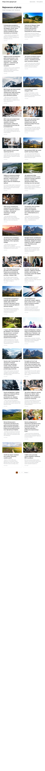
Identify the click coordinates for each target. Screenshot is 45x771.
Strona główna (40, 1)
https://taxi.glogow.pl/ (9, 2)
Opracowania (32, 1)
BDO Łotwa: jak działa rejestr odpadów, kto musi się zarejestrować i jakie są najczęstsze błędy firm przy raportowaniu (32, 122)
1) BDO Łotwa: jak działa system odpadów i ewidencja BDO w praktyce (32, 456)
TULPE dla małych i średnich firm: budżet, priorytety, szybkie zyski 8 (11, 456)
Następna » (26, 472)
